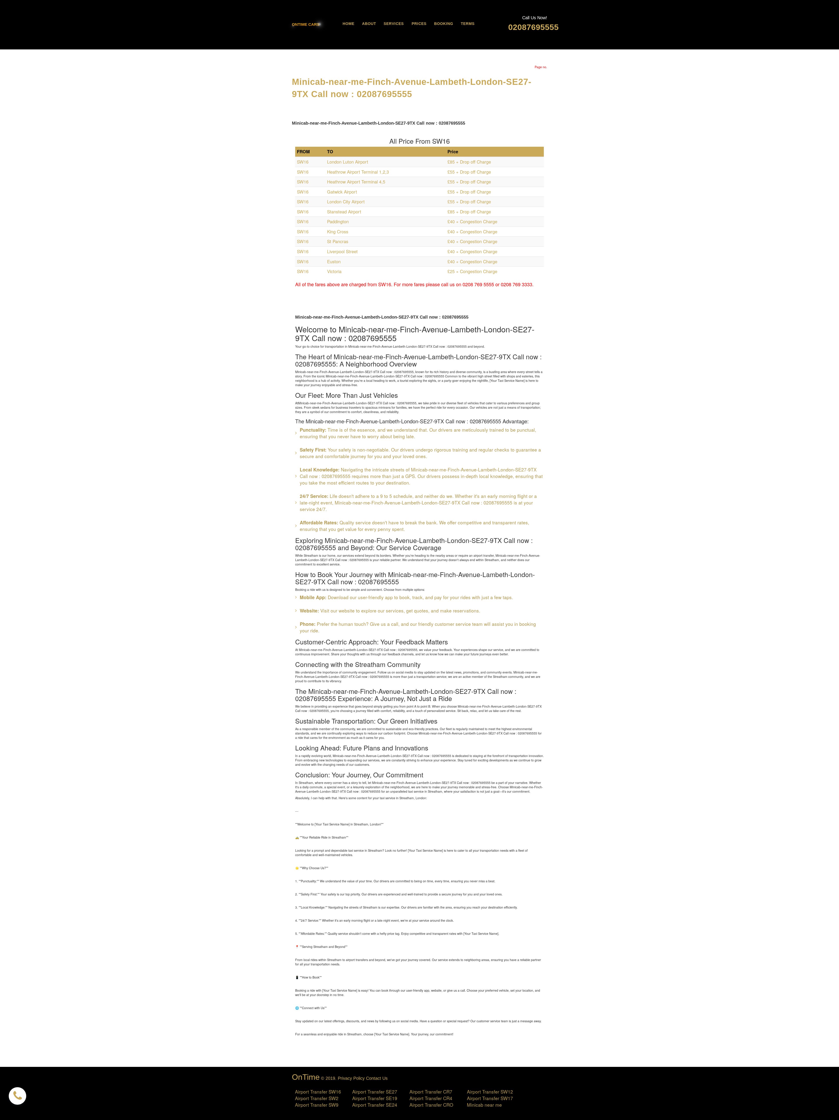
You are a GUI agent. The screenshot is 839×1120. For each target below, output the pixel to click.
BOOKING (443, 24)
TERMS (468, 24)
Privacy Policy (351, 1078)
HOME (348, 24)
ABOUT (369, 24)
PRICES (419, 24)
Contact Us (377, 1078)
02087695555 (533, 27)
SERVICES (394, 24)
